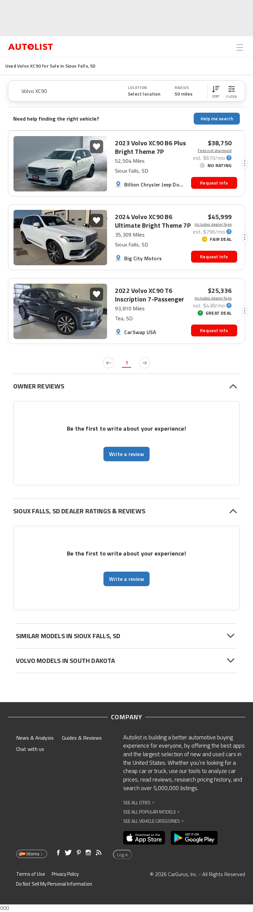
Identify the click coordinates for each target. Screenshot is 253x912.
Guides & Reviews (82, 738)
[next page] (144, 362)
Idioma (32, 853)
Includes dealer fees (213, 224)
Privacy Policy (65, 874)
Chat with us (30, 749)
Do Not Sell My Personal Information (54, 884)
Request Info (214, 182)
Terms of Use (30, 874)
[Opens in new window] (144, 838)
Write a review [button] (126, 454)
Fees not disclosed (215, 150)
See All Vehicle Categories (153, 820)
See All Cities (138, 802)
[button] (216, 91)
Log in (122, 854)
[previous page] (108, 362)
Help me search (217, 118)
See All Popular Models (151, 811)
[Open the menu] (240, 47)
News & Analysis (35, 738)
